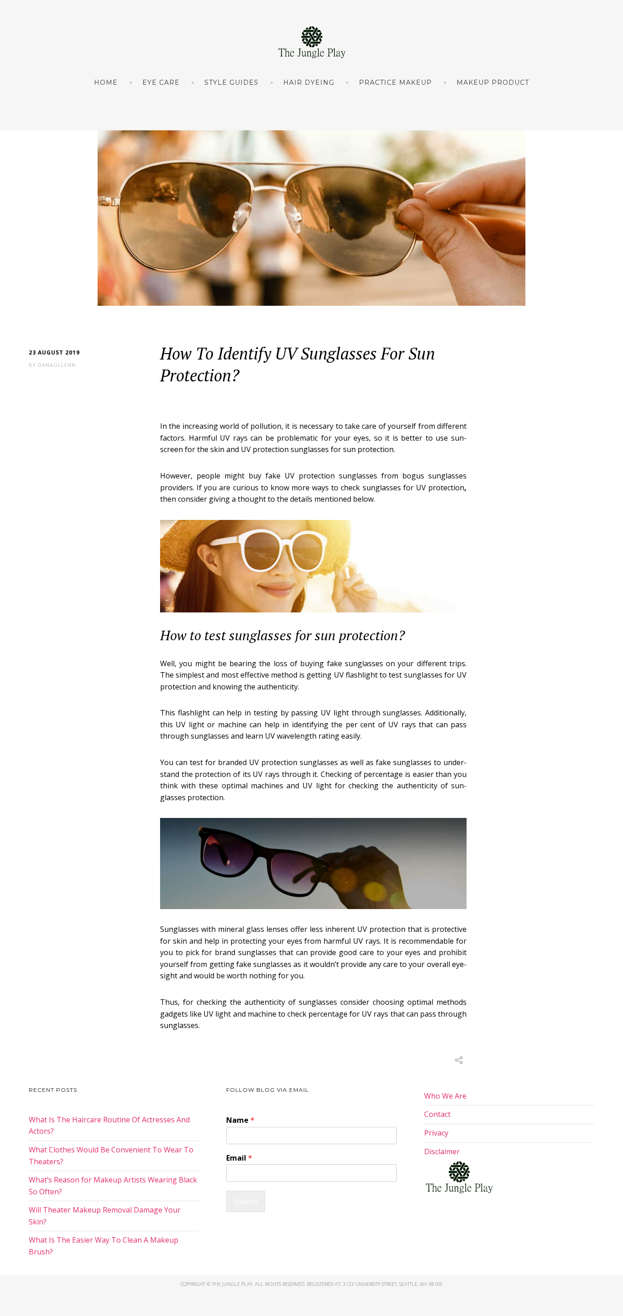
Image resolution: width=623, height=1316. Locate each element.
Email (239, 1158)
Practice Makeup (395, 82)
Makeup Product (493, 82)
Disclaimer (442, 1151)
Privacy (436, 1133)
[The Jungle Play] (311, 42)
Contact (437, 1114)
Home (106, 82)
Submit (246, 1201)
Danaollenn (57, 364)
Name (240, 1120)
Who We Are (445, 1096)
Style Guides (231, 82)
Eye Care (161, 82)
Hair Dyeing (308, 82)
